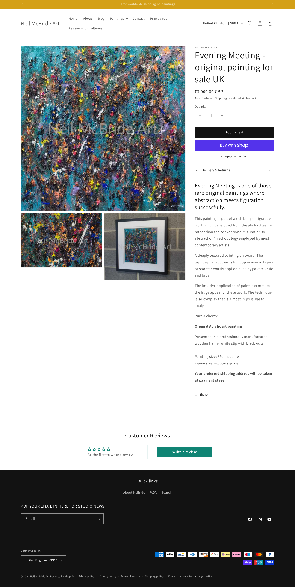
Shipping (221, 98)
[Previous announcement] (22, 4)
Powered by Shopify (62, 576)
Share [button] (203, 394)
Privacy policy (107, 576)
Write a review (184, 451)
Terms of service (130, 576)
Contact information (180, 576)
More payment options (234, 156)
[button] (118, 18)
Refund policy (86, 576)
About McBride (134, 492)
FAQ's (153, 492)
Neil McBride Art (40, 576)
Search (167, 492)
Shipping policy (154, 576)
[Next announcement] (273, 4)
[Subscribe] (98, 518)
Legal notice (205, 576)
